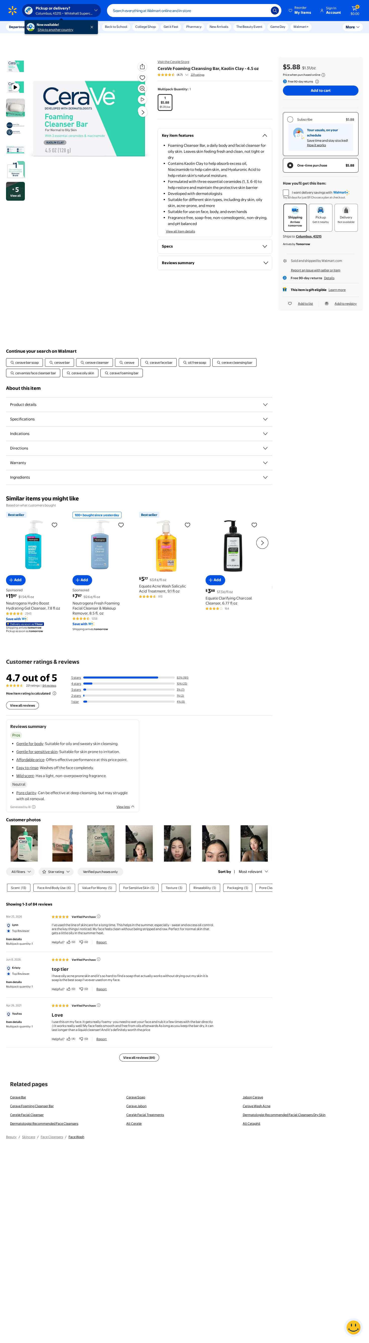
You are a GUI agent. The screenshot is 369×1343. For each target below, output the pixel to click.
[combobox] (194, 10)
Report (101, 942)
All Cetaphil (251, 1124)
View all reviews (22, 705)
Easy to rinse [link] (27, 767)
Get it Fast (171, 27)
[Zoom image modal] (142, 88)
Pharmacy (194, 27)
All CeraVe (134, 1124)
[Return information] (316, 82)
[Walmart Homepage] (12, 10)
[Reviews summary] (187, 75)
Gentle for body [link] (29, 743)
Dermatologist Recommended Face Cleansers (44, 1124)
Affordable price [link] (30, 759)
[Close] (93, 27)
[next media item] (142, 112)
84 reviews (49, 685)
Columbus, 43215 (309, 236)
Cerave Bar (18, 1097)
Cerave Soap (135, 1097)
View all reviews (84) (139, 1058)
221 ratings (197, 74)
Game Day (277, 27)
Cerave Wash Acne (256, 1106)
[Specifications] (265, 419)
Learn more (337, 290)
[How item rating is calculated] (54, 693)
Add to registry (346, 304)
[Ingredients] (265, 477)
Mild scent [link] (25, 775)
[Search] (275, 11)
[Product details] (265, 405)
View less (123, 807)
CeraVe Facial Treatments (145, 1115)
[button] (300, 10)
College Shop (145, 27)
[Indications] (265, 434)
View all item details (180, 231)
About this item (23, 388)
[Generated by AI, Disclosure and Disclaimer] (34, 807)
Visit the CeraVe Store (173, 62)
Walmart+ (301, 27)
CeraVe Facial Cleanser (27, 1115)
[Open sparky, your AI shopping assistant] (353, 1327)
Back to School (116, 27)
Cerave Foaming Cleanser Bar (32, 1106)
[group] (181, 75)
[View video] (142, 99)
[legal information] (323, 75)
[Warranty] (265, 463)
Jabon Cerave (253, 1097)
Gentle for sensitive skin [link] (36, 751)
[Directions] (265, 448)
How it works (316, 145)
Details (329, 278)
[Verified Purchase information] (99, 916)
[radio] (165, 102)
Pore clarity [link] (26, 792)
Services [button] (50, 27)
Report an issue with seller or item (315, 270)
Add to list (305, 304)
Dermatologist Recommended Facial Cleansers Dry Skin (284, 1115)
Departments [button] (19, 27)
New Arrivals (219, 27)
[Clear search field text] (263, 10)
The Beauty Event (249, 27)
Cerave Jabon (136, 1106)
